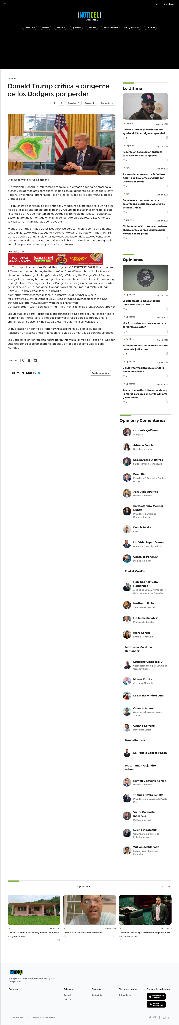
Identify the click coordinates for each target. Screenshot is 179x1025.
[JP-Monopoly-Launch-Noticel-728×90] (61, 259)
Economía (60, 28)
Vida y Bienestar (131, 28)
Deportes (92, 28)
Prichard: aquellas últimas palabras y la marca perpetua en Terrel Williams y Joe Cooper (145, 394)
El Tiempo (150, 28)
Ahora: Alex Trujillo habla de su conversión (27, 932)
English (67, 999)
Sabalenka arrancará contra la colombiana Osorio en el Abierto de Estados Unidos (144, 204)
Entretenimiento (110, 28)
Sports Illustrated (38, 313)
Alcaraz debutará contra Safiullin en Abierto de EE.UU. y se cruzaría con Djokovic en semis (144, 178)
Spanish (67, 995)
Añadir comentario (100, 373)
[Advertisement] (89, 51)
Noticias (45, 28)
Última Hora (29, 28)
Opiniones (76, 28)
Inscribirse (169, 4)
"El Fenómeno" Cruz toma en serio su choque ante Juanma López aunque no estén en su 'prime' (145, 230)
